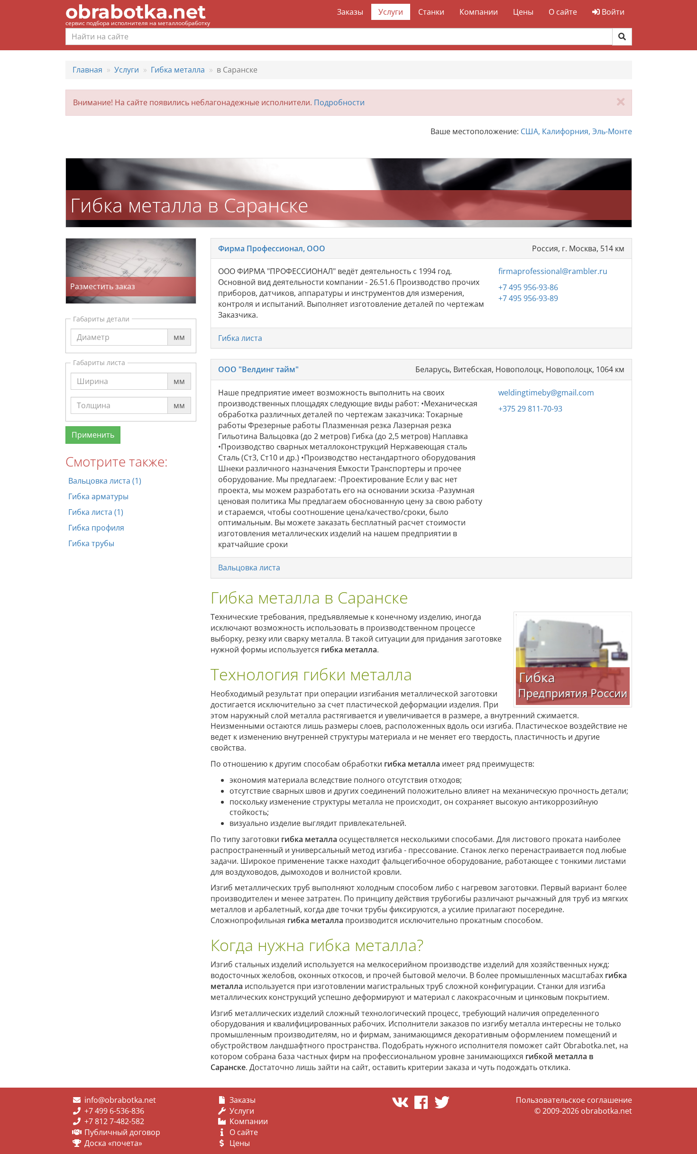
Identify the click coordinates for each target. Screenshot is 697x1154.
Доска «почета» (113, 1143)
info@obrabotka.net (120, 1100)
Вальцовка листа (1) (104, 481)
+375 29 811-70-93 (530, 408)
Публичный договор (122, 1132)
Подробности (339, 102)
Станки (431, 12)
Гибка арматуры (98, 496)
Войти (612, 12)
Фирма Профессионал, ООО (271, 248)
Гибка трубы (91, 543)
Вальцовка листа (249, 567)
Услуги (390, 12)
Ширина (92, 372)
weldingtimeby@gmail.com (546, 392)
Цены (523, 12)
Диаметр (93, 328)
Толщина (93, 396)
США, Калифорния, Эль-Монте (576, 131)
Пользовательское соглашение (574, 1100)
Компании (478, 12)
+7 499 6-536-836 (114, 1111)
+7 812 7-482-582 (114, 1121)
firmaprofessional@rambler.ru (552, 271)
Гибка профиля (96, 527)
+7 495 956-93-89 (528, 298)
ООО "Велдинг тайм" (258, 369)
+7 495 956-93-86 (528, 287)
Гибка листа (240, 338)
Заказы (350, 12)
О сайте (563, 12)
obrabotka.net (135, 11)
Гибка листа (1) (95, 512)
